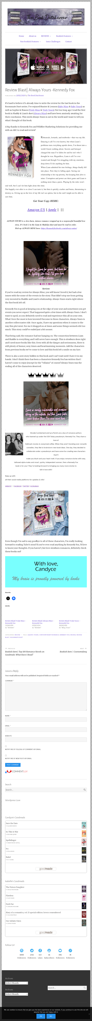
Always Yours (33, 635)
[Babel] (84, 862)
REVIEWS (45, 36)
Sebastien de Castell (13, 842)
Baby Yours (76, 106)
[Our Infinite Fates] (84, 926)
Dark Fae (10, 904)
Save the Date (12, 823)
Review (17, 635)
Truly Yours (48, 110)
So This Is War (12, 832)
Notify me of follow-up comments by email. (23, 749)
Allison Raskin (11, 826)
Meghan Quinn (11, 834)
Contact (68, 42)
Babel (8, 857)
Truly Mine (34, 110)
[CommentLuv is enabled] (17, 772)
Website (8, 736)
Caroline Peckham (13, 906)
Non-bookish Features (29, 42)
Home (21, 36)
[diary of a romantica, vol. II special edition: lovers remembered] (84, 917)
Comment (9, 681)
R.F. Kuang (10, 859)
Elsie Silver (10, 898)
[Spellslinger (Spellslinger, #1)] (84, 845)
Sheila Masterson (12, 889)
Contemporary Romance (49, 635)
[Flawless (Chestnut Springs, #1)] (84, 900)
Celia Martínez (12, 915)
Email (8, 726)
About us (32, 36)
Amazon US (36, 209)
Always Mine (40, 113)
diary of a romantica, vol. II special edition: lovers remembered (33, 912)
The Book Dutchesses (36, 95)
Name (8, 716)
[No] (89, 1014)
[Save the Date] (84, 828)
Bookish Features (63, 36)
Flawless (9, 896)
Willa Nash (10, 851)
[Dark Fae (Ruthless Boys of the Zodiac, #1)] (84, 908)
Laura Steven (11, 923)
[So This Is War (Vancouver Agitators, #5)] (84, 836)
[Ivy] (84, 853)
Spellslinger (11, 840)
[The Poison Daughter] (84, 892)
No (51, 1016)
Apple (52, 209)
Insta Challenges (53, 42)
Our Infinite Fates (13, 921)
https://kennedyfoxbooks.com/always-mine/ (59, 228)
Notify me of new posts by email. (18, 758)
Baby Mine (63, 106)
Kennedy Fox (65, 635)
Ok (41, 1016)
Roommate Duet (16, 637)
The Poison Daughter (15, 887)
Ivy (7, 849)
